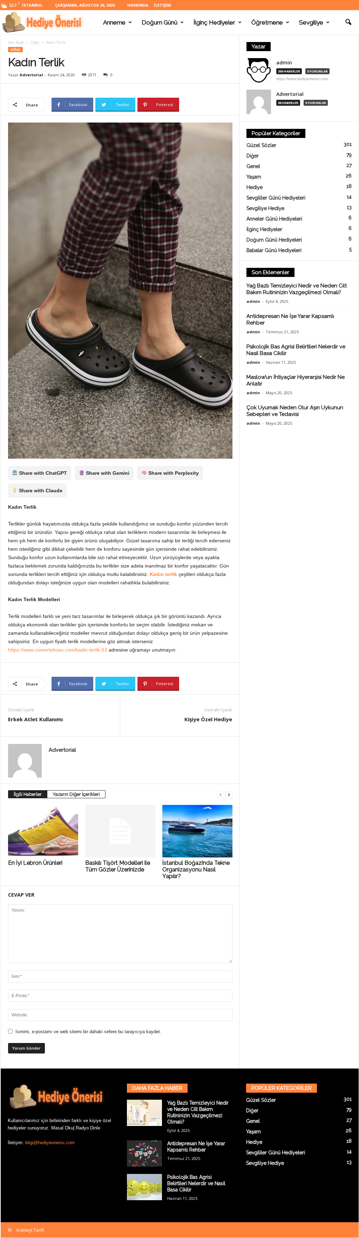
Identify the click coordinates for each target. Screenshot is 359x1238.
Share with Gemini (106, 473)
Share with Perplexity (173, 473)
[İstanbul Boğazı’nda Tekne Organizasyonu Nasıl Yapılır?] (197, 831)
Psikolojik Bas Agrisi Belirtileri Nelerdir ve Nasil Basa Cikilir (196, 1183)
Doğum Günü (159, 22)
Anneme (114, 22)
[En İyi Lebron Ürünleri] (43, 831)
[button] (348, 22)
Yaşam (253, 177)
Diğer (35, 42)
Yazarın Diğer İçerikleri (76, 794)
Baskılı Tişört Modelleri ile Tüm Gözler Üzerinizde (117, 866)
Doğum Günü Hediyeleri (274, 240)
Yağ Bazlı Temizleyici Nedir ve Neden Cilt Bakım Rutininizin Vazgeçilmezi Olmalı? (296, 289)
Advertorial (31, 74)
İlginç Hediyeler (214, 22)
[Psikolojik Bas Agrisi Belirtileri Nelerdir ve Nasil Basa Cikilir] (144, 1187)
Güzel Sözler (261, 145)
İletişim (162, 5)
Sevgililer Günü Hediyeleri (275, 198)
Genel (253, 166)
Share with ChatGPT (42, 473)
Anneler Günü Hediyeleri (274, 219)
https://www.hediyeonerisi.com (302, 79)
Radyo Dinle (88, 1128)
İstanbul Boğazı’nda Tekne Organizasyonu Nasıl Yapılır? (196, 869)
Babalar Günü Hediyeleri (274, 250)
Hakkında (137, 5)
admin (284, 63)
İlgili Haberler (28, 794)
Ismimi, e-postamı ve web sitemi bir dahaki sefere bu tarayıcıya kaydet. (88, 1031)
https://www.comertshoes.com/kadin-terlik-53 (57, 650)
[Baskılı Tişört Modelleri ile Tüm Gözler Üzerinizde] (120, 831)
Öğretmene (267, 22)
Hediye (254, 187)
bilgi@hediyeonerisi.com (50, 1142)
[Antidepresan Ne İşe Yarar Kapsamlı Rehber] (144, 1153)
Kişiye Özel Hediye (208, 719)
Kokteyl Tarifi (30, 1230)
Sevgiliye (311, 22)
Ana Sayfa (16, 42)
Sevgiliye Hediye (265, 208)
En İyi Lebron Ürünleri (35, 863)
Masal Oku (62, 1128)
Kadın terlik (163, 574)
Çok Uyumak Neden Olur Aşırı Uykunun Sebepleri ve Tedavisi (294, 410)
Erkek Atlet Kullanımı (35, 719)
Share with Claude (40, 490)
